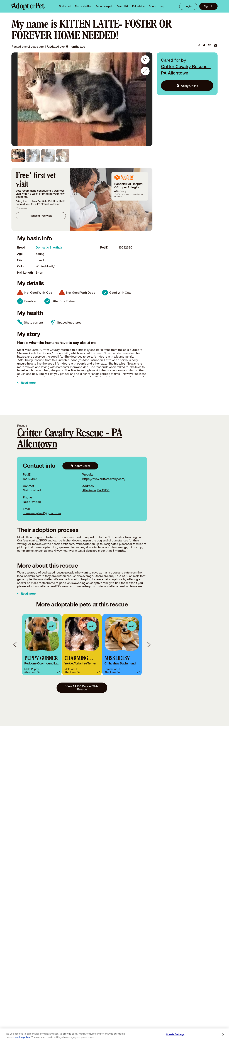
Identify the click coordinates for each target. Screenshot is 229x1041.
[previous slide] (15, 644)
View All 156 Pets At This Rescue (81, 688)
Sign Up (208, 6)
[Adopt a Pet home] (28, 6)
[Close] (223, 1034)
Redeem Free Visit (41, 215)
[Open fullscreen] (145, 71)
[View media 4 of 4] (62, 155)
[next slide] (148, 644)
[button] (42, 644)
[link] (104, 6)
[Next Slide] (147, 99)
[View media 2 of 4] (33, 155)
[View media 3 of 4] (48, 155)
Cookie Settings (175, 1034)
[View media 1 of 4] (18, 155)
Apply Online (189, 85)
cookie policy (22, 1037)
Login (188, 6)
